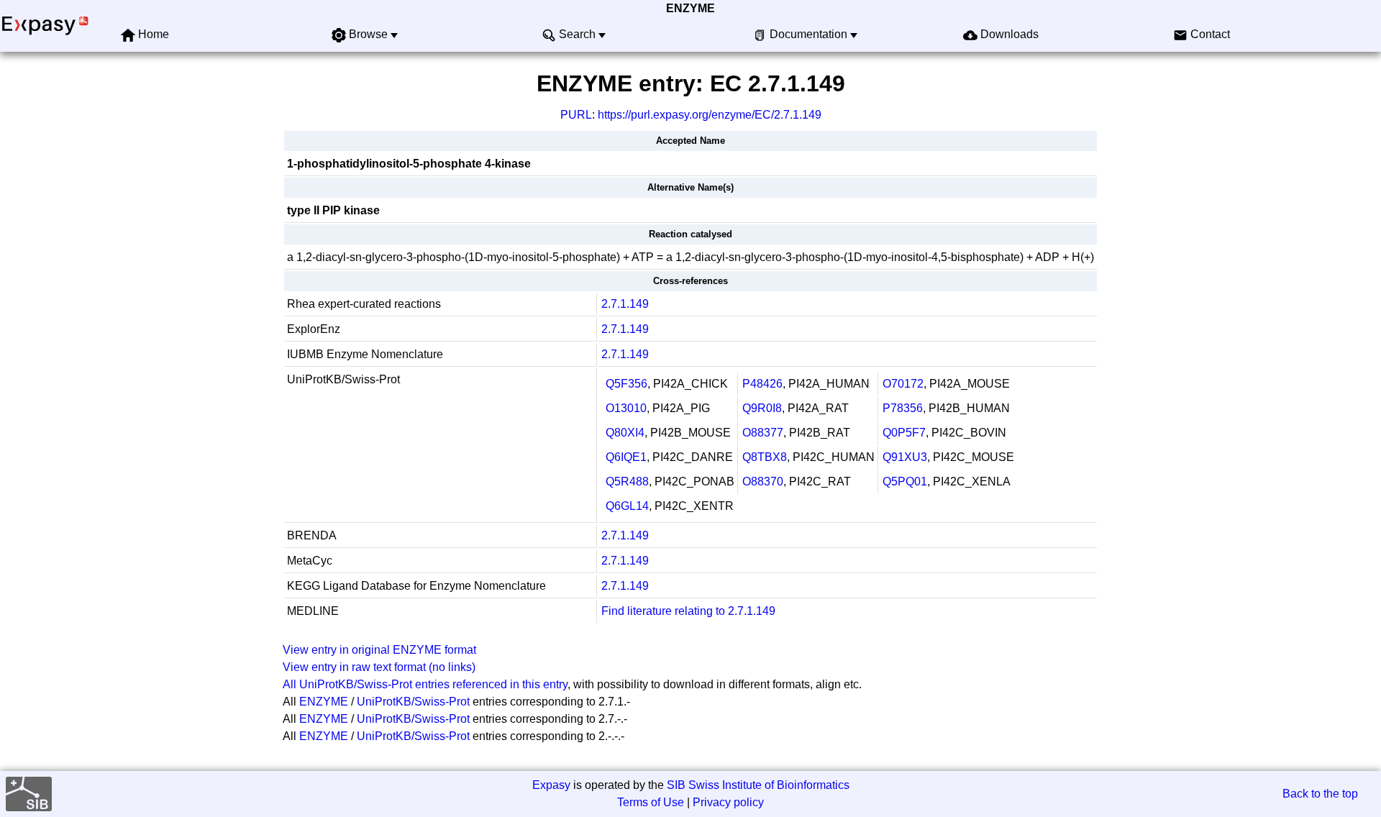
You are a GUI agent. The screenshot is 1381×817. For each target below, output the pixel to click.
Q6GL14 (627, 506)
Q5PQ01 (905, 481)
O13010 (626, 408)
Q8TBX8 (764, 457)
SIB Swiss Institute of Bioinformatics (758, 785)
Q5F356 (626, 384)
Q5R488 (627, 481)
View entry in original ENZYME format (379, 650)
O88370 (762, 481)
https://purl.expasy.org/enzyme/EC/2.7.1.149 (709, 115)
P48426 (762, 384)
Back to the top (1320, 794)
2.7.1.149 (625, 304)
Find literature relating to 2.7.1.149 (688, 611)
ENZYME (690, 8)
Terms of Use (650, 802)
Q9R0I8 (762, 408)
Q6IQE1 (626, 457)
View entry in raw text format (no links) (379, 667)
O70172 (903, 384)
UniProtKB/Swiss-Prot (413, 701)
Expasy (551, 785)
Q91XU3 (905, 457)
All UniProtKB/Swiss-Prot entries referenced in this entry (425, 684)
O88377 (762, 432)
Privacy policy (728, 802)
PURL (576, 115)
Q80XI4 (625, 432)
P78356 (903, 408)
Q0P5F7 (904, 432)
